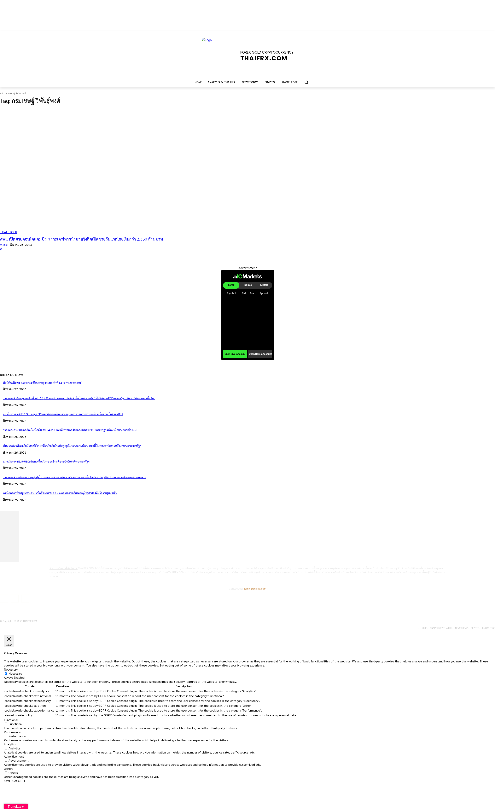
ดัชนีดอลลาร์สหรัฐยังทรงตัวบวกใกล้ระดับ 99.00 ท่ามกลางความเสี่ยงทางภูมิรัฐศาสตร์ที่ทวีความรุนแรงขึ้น (60, 493)
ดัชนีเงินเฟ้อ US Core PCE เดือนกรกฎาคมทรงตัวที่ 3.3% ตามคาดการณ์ (42, 382)
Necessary (15, 673)
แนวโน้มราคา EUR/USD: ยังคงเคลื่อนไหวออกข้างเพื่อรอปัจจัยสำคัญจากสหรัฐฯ (46, 461)
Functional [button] (11, 720)
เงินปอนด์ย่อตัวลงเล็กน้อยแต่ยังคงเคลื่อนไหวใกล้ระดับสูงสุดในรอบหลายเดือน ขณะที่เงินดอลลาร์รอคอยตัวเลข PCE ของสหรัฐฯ (72, 445)
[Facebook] (4, 598)
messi (4, 244)
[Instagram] (15, 598)
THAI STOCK (8, 232)
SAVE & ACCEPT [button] (14, 781)
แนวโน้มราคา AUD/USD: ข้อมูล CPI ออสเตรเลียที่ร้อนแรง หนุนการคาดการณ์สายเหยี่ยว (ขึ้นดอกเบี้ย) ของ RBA (63, 414)
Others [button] (8, 768)
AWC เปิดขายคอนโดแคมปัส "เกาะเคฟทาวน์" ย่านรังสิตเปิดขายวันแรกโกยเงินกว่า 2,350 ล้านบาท (81, 239)
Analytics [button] (10, 744)
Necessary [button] (11, 669)
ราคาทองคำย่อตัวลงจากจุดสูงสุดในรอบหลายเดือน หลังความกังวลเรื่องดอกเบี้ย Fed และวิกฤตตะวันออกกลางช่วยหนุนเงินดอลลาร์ (74, 477)
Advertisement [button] (14, 756)
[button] (306, 82)
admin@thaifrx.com (254, 588)
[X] (25, 598)
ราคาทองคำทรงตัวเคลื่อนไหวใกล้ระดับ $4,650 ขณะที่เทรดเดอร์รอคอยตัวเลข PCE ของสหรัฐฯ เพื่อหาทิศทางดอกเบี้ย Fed (70, 430)
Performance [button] (12, 732)
